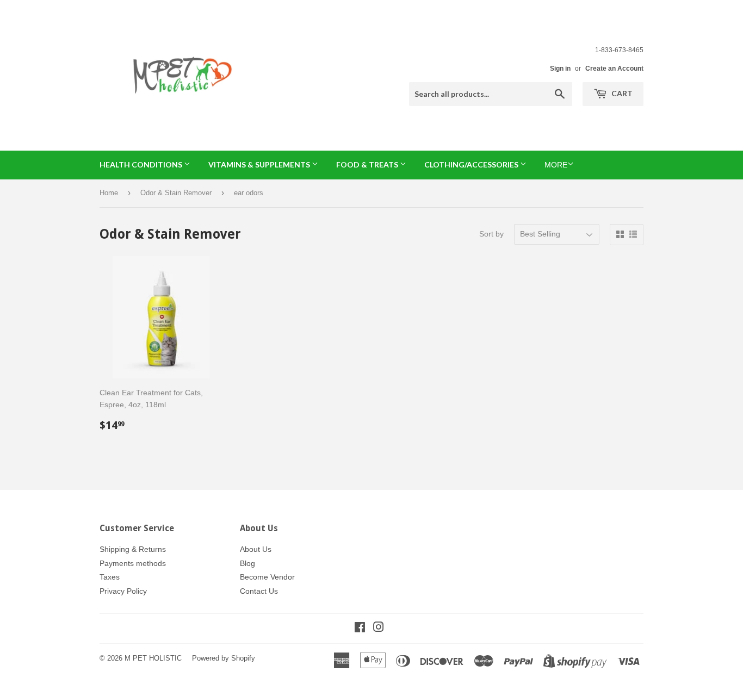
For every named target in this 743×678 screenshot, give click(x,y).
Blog (247, 563)
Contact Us (259, 591)
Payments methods (133, 563)
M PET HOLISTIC (153, 658)
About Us (255, 549)
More (555, 164)
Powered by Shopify (223, 658)
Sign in (560, 68)
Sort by (491, 233)
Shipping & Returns (133, 549)
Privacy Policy (123, 591)
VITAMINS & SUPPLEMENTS (260, 164)
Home (109, 193)
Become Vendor (267, 577)
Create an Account (614, 68)
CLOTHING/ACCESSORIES (472, 164)
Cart (621, 93)
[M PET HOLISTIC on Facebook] (360, 628)
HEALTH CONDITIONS (142, 164)
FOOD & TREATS (368, 164)
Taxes (110, 577)
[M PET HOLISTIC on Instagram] (378, 628)
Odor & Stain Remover (176, 193)
